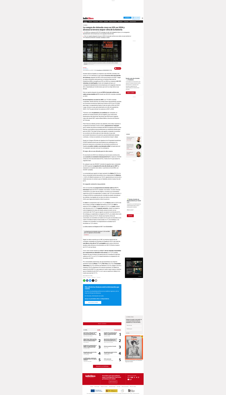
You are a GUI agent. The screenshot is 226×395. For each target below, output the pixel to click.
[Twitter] (134, 377)
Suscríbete (127, 17)
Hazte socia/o (113, 381)
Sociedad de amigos (112, 386)
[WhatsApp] (128, 377)
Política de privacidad (125, 386)
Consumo (98, 277)
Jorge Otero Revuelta (87, 361)
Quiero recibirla (130, 92)
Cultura (101, 21)
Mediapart (120, 21)
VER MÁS (140, 276)
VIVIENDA (85, 25)
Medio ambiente (112, 21)
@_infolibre (86, 68)
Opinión (90, 21)
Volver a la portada (102, 366)
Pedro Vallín (106, 347)
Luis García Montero (130, 154)
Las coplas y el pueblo (130, 153)
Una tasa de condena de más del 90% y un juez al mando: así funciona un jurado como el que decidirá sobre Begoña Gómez (90, 334)
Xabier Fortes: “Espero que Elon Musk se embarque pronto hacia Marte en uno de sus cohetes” (90, 340)
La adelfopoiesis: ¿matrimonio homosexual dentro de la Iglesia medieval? (90, 359)
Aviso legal (118, 386)
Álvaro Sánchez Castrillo (88, 335)
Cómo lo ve (128, 259)
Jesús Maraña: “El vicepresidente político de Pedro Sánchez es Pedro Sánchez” (129, 271)
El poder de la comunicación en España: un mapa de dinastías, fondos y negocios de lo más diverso (90, 347)
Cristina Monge (86, 354)
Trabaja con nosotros (104, 386)
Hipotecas (93, 277)
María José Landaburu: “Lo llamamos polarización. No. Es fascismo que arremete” (129, 264)
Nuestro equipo (96, 386)
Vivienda (88, 277)
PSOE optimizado (107, 359)
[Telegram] (136, 377)
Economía (95, 21)
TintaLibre (126, 21)
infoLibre (85, 67)
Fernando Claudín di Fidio (108, 360)
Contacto (91, 386)
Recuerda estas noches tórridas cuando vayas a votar (89, 353)
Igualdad (106, 21)
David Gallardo (86, 342)
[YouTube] (128, 380)
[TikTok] (131, 380)
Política (85, 21)
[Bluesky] (132, 377)
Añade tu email (130, 209)
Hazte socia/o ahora (93, 302)
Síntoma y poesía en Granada (110, 346)
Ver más (127, 333)
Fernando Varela (86, 348)
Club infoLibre (133, 21)
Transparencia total (136, 19)
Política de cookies (133, 386)
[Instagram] (138, 377)
